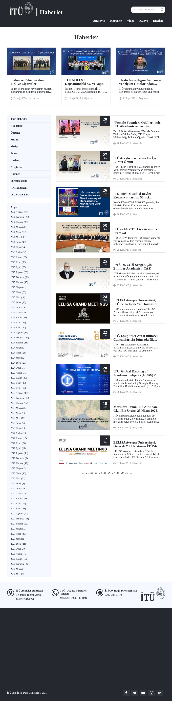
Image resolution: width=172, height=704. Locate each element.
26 (109, 472)
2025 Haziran (19, 282)
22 (91, 472)
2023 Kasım (19, 378)
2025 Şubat (18, 302)
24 (100, 472)
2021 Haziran (19, 523)
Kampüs (15, 173)
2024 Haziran (19, 342)
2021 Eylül (18, 508)
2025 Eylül (18, 267)
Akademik (17, 125)
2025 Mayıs (18, 287)
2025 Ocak (18, 307)
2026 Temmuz (20, 217)
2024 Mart (18, 358)
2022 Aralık (19, 433)
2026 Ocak (18, 247)
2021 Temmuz (20, 518)
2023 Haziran (19, 403)
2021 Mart (18, 539)
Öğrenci (15, 132)
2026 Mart (18, 237)
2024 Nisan (18, 352)
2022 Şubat (18, 483)
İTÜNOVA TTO (20, 194)
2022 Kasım (19, 438)
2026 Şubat (18, 242)
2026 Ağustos (19, 212)
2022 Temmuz (19, 458)
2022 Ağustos (19, 453)
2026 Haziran (19, 222)
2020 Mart (17, 574)
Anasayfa (99, 20)
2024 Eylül (18, 327)
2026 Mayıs (18, 227)
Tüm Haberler (19, 119)
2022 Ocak (18, 488)
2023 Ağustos (19, 393)
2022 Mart (18, 478)
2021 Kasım (19, 498)
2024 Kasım (19, 317)
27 (113, 472)
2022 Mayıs (18, 468)
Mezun (14, 139)
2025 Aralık (19, 252)
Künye (143, 20)
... (83, 472)
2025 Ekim (18, 262)
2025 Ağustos (19, 272)
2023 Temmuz (20, 398)
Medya (14, 146)
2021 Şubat (18, 544)
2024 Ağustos (19, 332)
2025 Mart (18, 297)
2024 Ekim (18, 322)
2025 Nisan (18, 292)
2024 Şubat (18, 363)
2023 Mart (18, 418)
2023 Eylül (18, 388)
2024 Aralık (19, 312)
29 (122, 472)
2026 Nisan (18, 232)
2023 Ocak (18, 428)
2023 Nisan (18, 413)
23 (96, 472)
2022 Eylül (18, 448)
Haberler (116, 20)
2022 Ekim (18, 443)
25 (104, 472)
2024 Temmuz (20, 337)
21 (87, 472)
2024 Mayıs (18, 347)
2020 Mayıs (18, 569)
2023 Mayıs (18, 408)
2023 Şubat (18, 423)
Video (130, 20)
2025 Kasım (19, 257)
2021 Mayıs (18, 528)
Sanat (14, 153)
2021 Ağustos (19, 513)
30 (126, 472)
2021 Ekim (18, 503)
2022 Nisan (18, 473)
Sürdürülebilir (19, 180)
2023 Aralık (19, 373)
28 (118, 472)
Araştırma (16, 167)
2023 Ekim (18, 383)
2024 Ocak (18, 368)
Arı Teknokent (19, 187)
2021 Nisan (18, 534)
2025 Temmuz (20, 277)
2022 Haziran (19, 463)
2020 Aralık (19, 554)
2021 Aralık (19, 493)
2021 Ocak (18, 549)
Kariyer (15, 160)
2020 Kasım (19, 559)
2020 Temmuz (19, 564)
